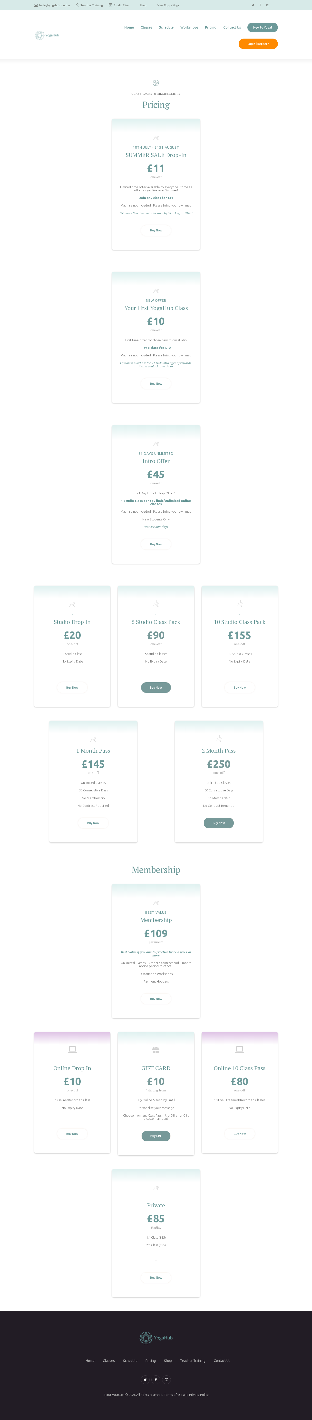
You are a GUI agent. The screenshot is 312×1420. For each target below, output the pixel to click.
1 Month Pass (93, 750)
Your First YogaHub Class (156, 308)
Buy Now (156, 230)
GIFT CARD (155, 1068)
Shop (168, 1361)
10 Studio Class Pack (239, 622)
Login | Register (258, 43)
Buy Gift (155, 1136)
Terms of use (173, 1394)
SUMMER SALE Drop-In (156, 155)
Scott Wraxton (114, 1394)
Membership (156, 920)
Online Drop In (72, 1068)
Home (90, 1361)
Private (156, 1205)
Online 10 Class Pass (239, 1068)
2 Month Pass (219, 750)
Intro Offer (156, 461)
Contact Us (222, 1361)
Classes (109, 1361)
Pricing (151, 1361)
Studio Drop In (72, 622)
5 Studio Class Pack (156, 622)
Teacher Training (192, 1361)
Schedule (130, 1361)
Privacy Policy (198, 1394)
